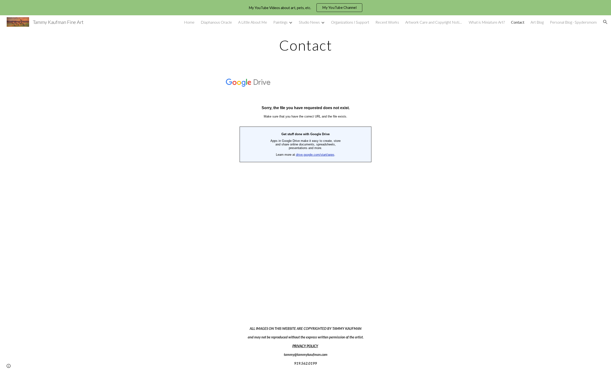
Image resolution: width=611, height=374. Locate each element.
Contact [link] (517, 22)
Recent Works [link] (387, 22)
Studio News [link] (309, 22)
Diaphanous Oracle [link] (216, 22)
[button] (605, 22)
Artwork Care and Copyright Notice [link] (434, 22)
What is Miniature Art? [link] (487, 22)
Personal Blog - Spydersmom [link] (573, 22)
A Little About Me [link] (252, 22)
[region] (305, 7)
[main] (305, 45)
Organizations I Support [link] (350, 22)
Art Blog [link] (537, 22)
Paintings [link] (280, 22)
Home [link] (189, 22)
